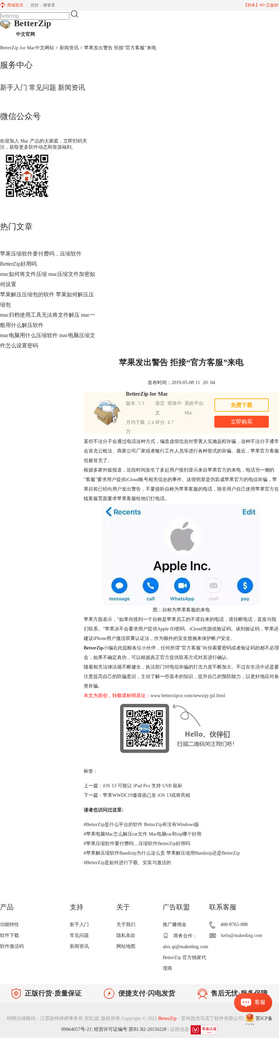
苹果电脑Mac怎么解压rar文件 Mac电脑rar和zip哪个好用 (142, 834)
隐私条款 (125, 935)
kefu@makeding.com (241, 935)
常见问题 (42, 87)
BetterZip (32, 27)
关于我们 (125, 924)
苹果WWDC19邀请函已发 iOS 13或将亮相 (146, 795)
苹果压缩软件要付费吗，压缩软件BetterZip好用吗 (137, 843)
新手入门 (13, 87)
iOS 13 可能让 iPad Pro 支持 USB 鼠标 (142, 785)
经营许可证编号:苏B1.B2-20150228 (130, 1029)
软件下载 (9, 935)
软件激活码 (12, 946)
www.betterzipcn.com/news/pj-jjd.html (187, 695)
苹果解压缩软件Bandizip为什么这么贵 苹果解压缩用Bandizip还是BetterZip (162, 853)
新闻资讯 (69, 47)
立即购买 (241, 422)
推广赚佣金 (174, 924)
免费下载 (241, 405)
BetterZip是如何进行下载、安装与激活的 (127, 862)
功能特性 (9, 924)
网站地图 (125, 946)
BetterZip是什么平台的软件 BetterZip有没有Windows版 (141, 824)
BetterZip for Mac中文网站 (27, 47)
